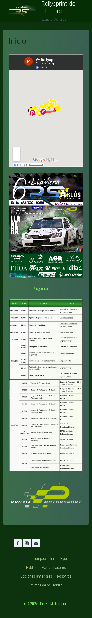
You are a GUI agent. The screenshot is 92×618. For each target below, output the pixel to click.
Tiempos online (44, 558)
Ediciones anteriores (36, 576)
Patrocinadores (54, 567)
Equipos (66, 558)
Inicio (23, 558)
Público (31, 567)
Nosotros (64, 576)
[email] (36, 543)
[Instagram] (27, 543)
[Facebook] (18, 543)
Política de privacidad (46, 585)
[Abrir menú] (80, 11)
